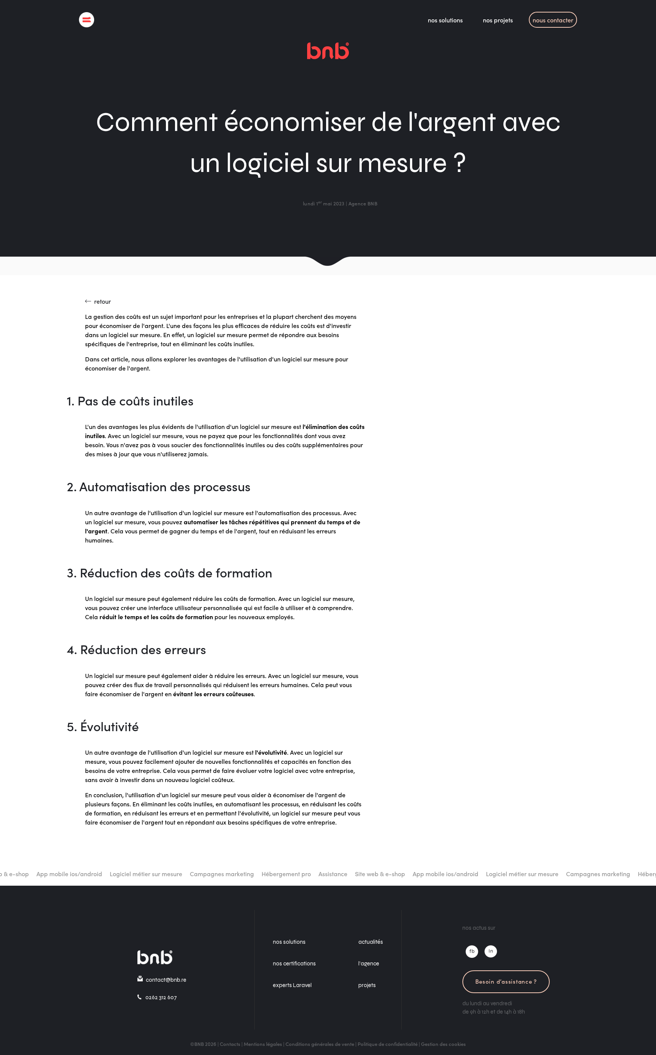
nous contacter (553, 20)
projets (367, 985)
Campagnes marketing (189, 873)
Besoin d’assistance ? (506, 981)
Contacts (230, 1043)
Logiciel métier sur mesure (113, 873)
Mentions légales (263, 1043)
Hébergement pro (253, 873)
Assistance (299, 873)
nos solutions (445, 20)
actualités (370, 941)
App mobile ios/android (36, 873)
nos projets (498, 20)
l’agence (368, 963)
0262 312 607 (161, 997)
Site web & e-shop (347, 873)
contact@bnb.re (166, 979)
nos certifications (294, 963)
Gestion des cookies (443, 1043)
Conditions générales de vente (319, 1043)
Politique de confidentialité (388, 1043)
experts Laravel (292, 985)
